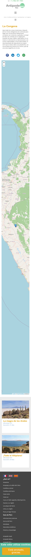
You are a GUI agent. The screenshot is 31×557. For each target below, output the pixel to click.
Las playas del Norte (9, 506)
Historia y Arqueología (9, 530)
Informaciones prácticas (10, 518)
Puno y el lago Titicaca (9, 512)
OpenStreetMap (20, 394)
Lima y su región (8, 509)
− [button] (3, 65)
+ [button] (3, 63)
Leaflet (14, 394)
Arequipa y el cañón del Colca (11, 485)
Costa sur (6, 497)
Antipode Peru (7, 542)
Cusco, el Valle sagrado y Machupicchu (14, 500)
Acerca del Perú (7, 521)
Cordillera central (8, 488)
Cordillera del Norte (9, 491)
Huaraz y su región (8, 503)
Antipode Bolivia (7, 539)
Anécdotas (6, 524)
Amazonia (6, 482)
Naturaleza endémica (9, 527)
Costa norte (6, 494)
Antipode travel (7, 536)
